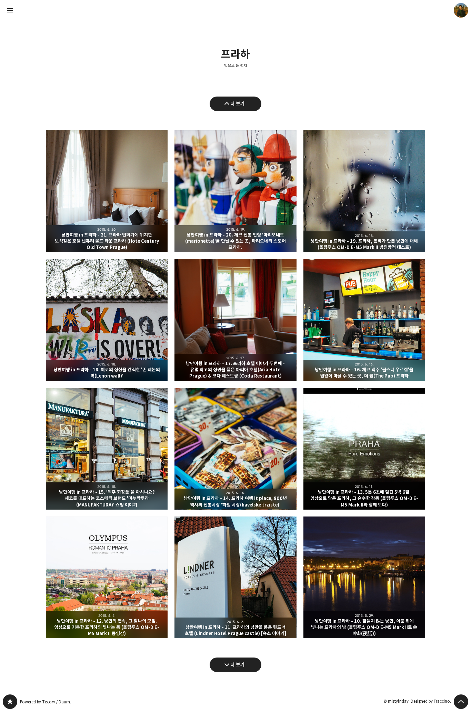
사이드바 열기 (10, 10)
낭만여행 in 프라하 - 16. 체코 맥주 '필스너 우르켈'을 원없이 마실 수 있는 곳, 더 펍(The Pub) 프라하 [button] (364, 320)
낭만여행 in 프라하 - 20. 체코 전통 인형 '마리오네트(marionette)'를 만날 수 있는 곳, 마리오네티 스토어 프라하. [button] (235, 191)
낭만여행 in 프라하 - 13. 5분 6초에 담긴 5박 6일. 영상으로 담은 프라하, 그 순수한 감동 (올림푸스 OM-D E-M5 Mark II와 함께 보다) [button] (364, 449)
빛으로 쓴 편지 (235, 65)
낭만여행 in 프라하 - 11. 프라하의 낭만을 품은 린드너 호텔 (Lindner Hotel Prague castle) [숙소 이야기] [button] (235, 577)
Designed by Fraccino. (431, 701)
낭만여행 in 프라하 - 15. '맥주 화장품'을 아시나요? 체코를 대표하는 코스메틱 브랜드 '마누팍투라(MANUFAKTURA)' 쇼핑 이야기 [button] (107, 449)
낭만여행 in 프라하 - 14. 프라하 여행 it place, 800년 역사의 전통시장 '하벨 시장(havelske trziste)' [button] (235, 449)
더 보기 (237, 103)
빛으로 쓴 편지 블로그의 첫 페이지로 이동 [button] (235, 10)
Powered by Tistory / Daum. (45, 701)
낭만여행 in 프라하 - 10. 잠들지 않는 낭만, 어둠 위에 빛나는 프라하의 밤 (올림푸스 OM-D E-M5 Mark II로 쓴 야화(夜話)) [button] (364, 577)
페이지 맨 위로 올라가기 (461, 701)
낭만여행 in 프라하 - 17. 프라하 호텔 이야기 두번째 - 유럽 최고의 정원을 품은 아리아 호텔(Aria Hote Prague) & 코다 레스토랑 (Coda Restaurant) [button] (235, 320)
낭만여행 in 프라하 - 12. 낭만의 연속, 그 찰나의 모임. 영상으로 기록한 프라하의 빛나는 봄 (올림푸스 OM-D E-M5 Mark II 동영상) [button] (107, 577)
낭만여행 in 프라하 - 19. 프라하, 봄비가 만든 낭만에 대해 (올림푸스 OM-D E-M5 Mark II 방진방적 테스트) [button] (364, 191)
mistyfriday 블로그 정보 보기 (461, 10)
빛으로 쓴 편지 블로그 (10, 701)
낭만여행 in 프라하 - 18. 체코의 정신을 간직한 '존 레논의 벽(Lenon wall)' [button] (107, 320)
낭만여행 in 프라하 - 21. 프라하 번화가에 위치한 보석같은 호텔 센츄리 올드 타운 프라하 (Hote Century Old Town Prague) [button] (107, 191)
